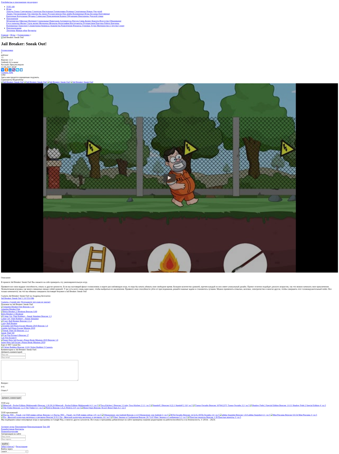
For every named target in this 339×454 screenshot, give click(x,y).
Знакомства (55, 26)
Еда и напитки (13, 23)
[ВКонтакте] (2, 69)
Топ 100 (46, 427)
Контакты (19, 429)
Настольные (48, 11)
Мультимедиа (12, 21)
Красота (95, 21)
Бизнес (88, 21)
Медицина (44, 23)
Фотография (64, 23)
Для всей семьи (96, 16)
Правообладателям (9, 431)
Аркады (10, 11)
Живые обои (21, 30)
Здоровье (86, 26)
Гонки (17, 11)
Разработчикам (8, 429)
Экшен (9, 14)
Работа (107, 23)
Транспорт (23, 26)
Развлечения (67, 26)
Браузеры (115, 23)
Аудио (94, 26)
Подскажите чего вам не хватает (35, 302)
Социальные (43, 21)
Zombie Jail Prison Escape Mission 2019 (18, 328)
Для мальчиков (20, 14)
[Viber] (13, 69)
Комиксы (45, 26)
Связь (82, 21)
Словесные (41, 16)
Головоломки (60, 11)
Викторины (83, 16)
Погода (75, 21)
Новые (89, 11)
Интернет (32, 21)
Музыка (32, 16)
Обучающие (72, 16)
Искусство (104, 21)
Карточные (11, 16)
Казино (63, 16)
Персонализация (34, 427)
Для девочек (33, 14)
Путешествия (89, 23)
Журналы (53, 23)
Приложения (21, 427)
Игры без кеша (91, 14)
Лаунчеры (10, 30)
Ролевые (70, 11)
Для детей (97, 11)
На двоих (43, 14)
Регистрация (21, 446)
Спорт (121, 26)
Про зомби (67, 14)
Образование (115, 21)
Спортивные (80, 11)
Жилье (23, 23)
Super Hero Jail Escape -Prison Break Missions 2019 (23, 342)
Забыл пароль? (7, 446)
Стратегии (37, 11)
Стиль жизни (33, 23)
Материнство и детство (108, 26)
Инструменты (76, 23)
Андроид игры (7, 427)
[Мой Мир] (10, 69)
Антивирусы (66, 21)
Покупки (99, 23)
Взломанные (78, 14)
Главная (4, 35)
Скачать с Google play (11, 302)
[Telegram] (21, 69)
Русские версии (55, 14)
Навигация (54, 21)
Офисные (23, 21)
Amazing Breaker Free (10, 309)
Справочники (34, 26)
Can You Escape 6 (8, 338)
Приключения (53, 16)
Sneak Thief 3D (7, 333)
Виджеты (32, 30)
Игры (12, 35)
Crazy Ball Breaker (9, 323)
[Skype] (17, 69)
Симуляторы (26, 11)
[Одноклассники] (6, 69)
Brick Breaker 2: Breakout (12, 314)
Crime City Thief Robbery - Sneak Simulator (20, 319)
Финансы (77, 26)
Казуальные (22, 16)
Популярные (104, 14)
